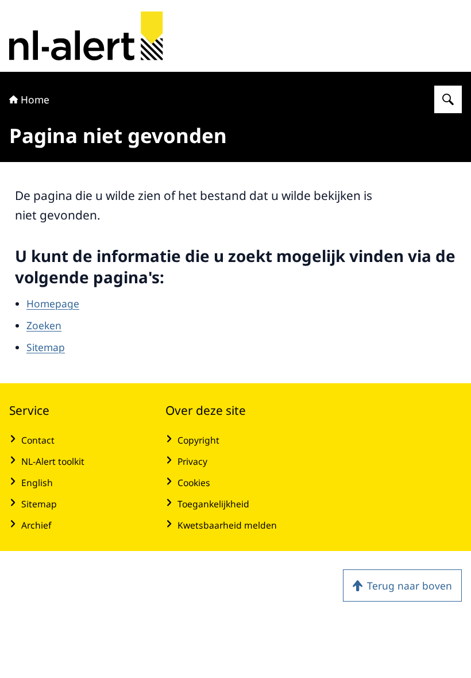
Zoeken (43, 325)
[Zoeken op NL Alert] (448, 99)
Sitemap (45, 347)
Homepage (52, 303)
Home (35, 99)
